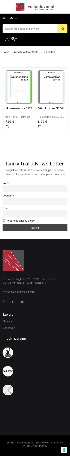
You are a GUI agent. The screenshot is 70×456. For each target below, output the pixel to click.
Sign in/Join (9, 327)
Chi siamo (8, 321)
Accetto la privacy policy (20, 220)
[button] (10, 18)
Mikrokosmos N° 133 (18, 108)
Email (5, 208)
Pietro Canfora (28, 116)
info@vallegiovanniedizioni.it (18, 291)
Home (6, 52)
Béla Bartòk (11, 116)
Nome (6, 183)
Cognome (8, 195)
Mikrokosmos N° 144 (51, 108)
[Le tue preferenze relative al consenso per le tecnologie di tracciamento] (64, 450)
